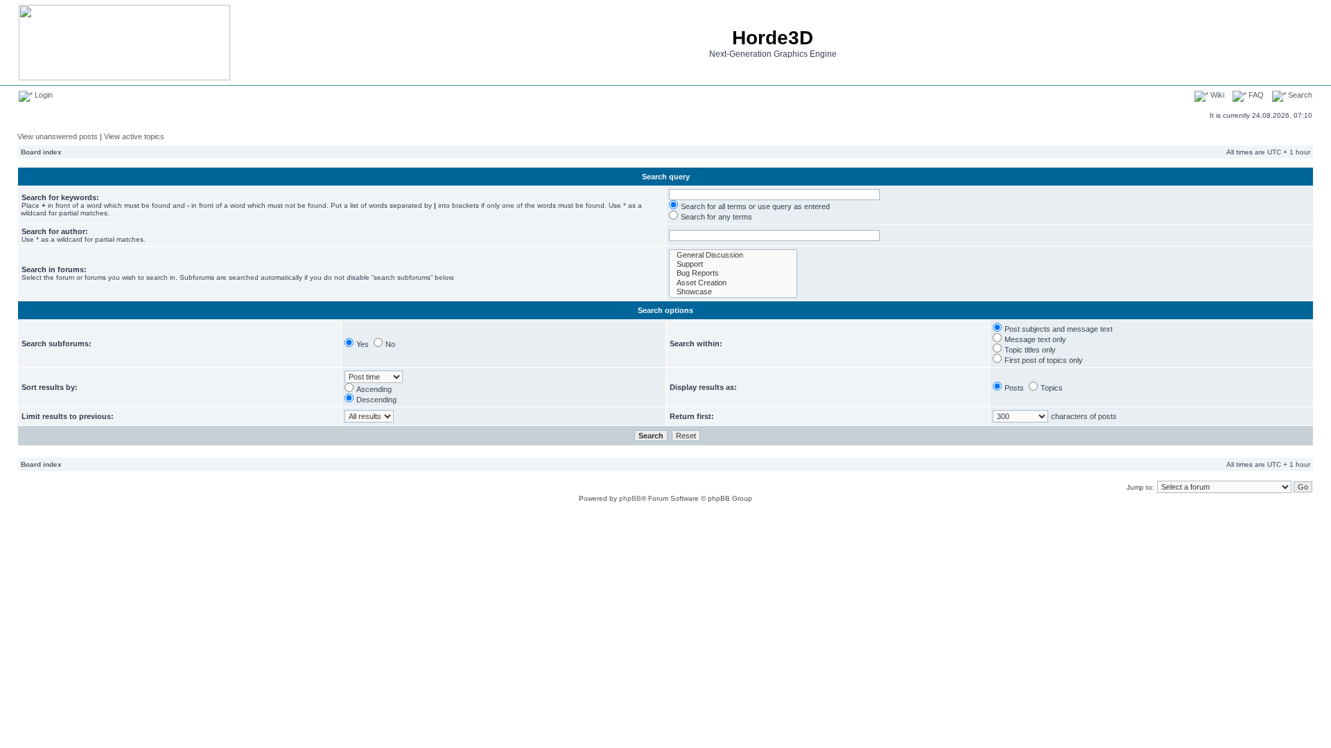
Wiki (1216, 95)
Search (1299, 95)
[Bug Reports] (733, 273)
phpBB (630, 498)
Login (43, 95)
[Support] (733, 264)
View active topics (134, 136)
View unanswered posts (57, 136)
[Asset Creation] (733, 282)
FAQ (1255, 95)
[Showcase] (733, 291)
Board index (41, 152)
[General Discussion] (733, 255)
